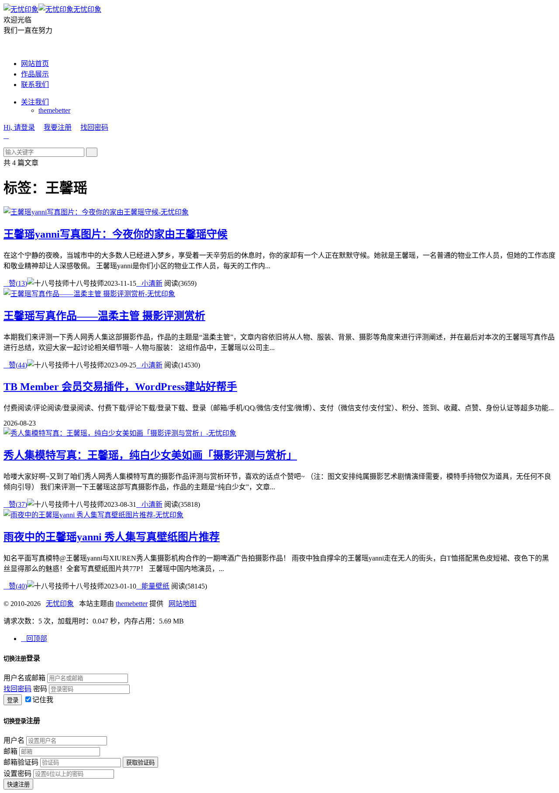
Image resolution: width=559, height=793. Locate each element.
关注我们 (35, 102)
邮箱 (10, 751)
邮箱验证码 (20, 762)
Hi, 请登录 (19, 127)
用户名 (13, 740)
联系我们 (35, 84)
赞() (15, 283)
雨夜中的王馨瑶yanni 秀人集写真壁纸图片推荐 (111, 537)
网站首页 (35, 63)
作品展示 (35, 74)
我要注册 (58, 127)
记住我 (42, 699)
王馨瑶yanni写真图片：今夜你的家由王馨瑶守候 (115, 234)
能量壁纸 (152, 586)
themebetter (54, 110)
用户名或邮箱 (24, 678)
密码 (40, 689)
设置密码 (17, 773)
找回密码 (94, 127)
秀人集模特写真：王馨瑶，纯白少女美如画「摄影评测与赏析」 (150, 455)
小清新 (149, 283)
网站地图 (183, 603)
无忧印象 (87, 9)
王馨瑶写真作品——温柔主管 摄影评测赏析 (104, 316)
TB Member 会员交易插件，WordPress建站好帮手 (120, 386)
